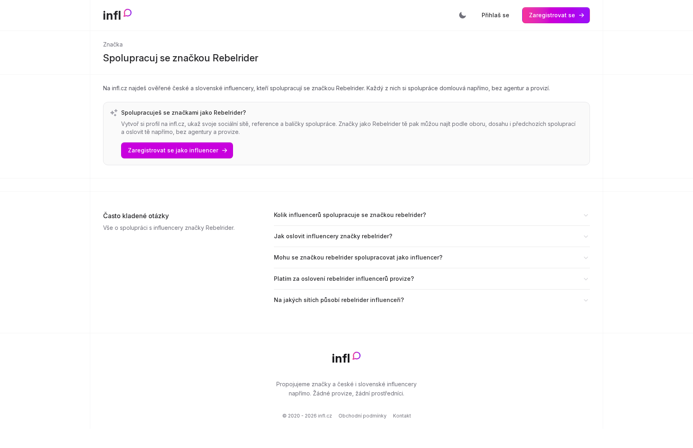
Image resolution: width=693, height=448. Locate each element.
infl (112, 15)
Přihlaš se (495, 15)
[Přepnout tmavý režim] (462, 15)
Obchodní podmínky (362, 416)
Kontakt (402, 416)
